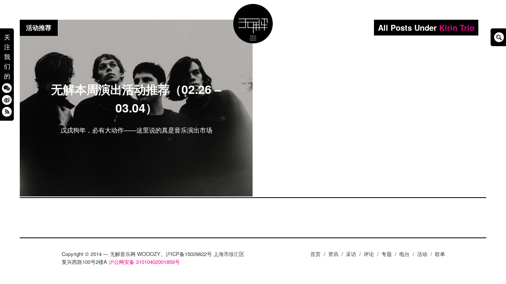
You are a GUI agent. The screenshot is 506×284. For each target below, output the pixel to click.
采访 (351, 254)
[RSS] (7, 111)
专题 (386, 254)
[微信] (7, 87)
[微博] (7, 99)
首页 (315, 254)
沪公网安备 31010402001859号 (144, 261)
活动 (422, 254)
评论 (369, 254)
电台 (404, 254)
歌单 (440, 254)
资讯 (333, 254)
